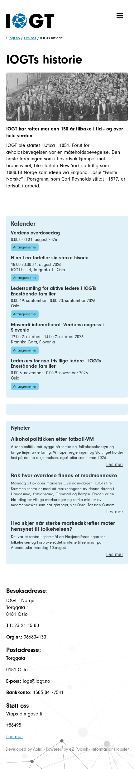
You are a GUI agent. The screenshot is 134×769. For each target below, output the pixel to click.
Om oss (30, 38)
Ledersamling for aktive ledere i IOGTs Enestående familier (53, 291)
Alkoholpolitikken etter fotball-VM (52, 439)
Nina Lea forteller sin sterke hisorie (50, 258)
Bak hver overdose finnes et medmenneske (64, 475)
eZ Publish (78, 749)
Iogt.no (14, 38)
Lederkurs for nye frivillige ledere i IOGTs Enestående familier (56, 363)
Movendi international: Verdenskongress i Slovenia (57, 327)
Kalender (23, 223)
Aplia (37, 749)
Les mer (114, 464)
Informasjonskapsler (110, 749)
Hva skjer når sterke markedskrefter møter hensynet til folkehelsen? (63, 526)
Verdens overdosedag (35, 233)
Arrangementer (24, 247)
